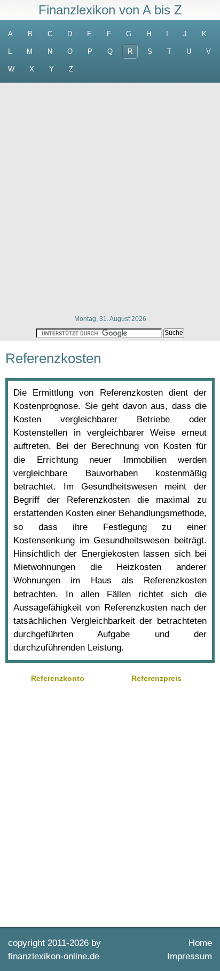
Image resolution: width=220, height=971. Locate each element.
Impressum (189, 956)
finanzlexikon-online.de (53, 956)
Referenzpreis (156, 678)
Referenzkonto (57, 678)
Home (200, 943)
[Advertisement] (110, 198)
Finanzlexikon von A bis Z (110, 10)
